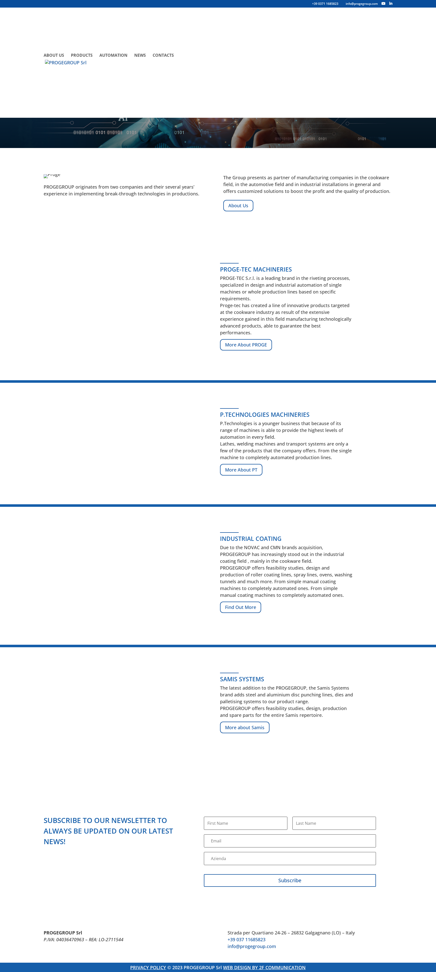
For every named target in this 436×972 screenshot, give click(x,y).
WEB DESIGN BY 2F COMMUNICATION (264, 967)
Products (82, 55)
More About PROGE (246, 345)
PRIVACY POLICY (148, 967)
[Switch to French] (296, 43)
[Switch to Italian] (219, 43)
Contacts (163, 55)
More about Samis (244, 727)
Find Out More (240, 607)
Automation (113, 55)
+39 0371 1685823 (325, 4)
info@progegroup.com (252, 946)
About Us (54, 55)
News (140, 55)
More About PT (241, 470)
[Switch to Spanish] (82, 93)
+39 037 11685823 (246, 939)
